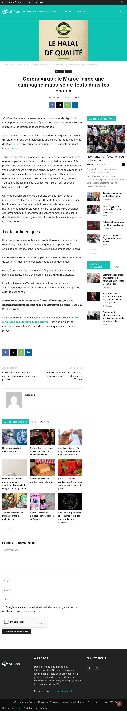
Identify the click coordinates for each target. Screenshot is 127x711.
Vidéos (56, 11)
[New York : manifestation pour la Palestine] (106, 139)
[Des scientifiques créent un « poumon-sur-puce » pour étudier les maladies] (70, 501)
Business (68, 11)
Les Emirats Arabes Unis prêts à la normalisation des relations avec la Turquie (63, 376)
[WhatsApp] (67, 105)
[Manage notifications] (119, 703)
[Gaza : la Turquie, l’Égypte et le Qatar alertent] (93, 238)
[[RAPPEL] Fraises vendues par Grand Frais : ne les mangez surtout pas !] (70, 467)
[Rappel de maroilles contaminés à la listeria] (42, 467)
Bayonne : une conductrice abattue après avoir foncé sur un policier (20, 376)
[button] (121, 11)
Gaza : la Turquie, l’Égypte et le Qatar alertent (112, 238)
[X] (122, 2)
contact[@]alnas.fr (63, 691)
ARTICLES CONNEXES (15, 422)
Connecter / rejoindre (36, 2)
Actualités (28, 11)
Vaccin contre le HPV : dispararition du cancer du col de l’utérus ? (69, 451)
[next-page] (10, 529)
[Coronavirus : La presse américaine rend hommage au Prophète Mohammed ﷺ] (93, 278)
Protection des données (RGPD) (102, 702)
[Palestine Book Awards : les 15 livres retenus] (93, 225)
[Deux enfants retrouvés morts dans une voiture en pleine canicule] (42, 437)
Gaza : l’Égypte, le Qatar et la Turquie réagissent (112, 209)
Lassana (55, 97)
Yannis (90, 164)
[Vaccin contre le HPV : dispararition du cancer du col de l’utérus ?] (70, 437)
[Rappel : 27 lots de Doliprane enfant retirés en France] (42, 501)
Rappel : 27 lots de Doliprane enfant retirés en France (42, 515)
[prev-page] (4, 529)
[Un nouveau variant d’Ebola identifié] (14, 437)
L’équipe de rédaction (48, 702)
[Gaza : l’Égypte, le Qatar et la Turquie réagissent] (93, 209)
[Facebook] (116, 2)
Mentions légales (27, 702)
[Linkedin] (75, 105)
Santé (27, 64)
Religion (43, 11)
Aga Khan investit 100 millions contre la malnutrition (12, 515)
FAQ (14, 702)
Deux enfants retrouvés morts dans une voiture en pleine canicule (41, 451)
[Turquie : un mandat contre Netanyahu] (93, 196)
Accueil (5, 64)
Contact (82, 11)
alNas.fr (17, 708)
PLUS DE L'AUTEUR (40, 422)
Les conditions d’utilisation (73, 702)
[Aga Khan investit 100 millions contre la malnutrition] (14, 501)
